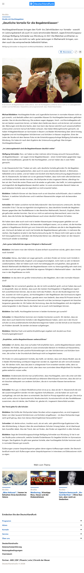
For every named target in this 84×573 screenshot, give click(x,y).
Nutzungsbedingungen (12, 550)
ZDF (17, 560)
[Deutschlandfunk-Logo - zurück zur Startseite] (42, 4)
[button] (3, 4)
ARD (12, 560)
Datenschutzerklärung (12, 547)
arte (30, 560)
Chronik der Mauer (41, 560)
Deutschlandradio (10, 543)
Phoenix (24, 560)
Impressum (7, 554)
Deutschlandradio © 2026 (13, 563)
